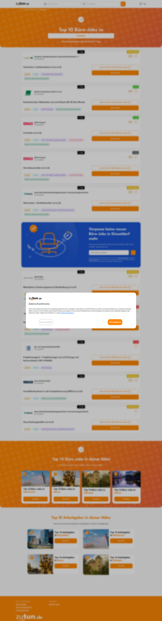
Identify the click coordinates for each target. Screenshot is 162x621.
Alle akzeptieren (115, 322)
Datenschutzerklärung (67, 313)
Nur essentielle (46, 322)
